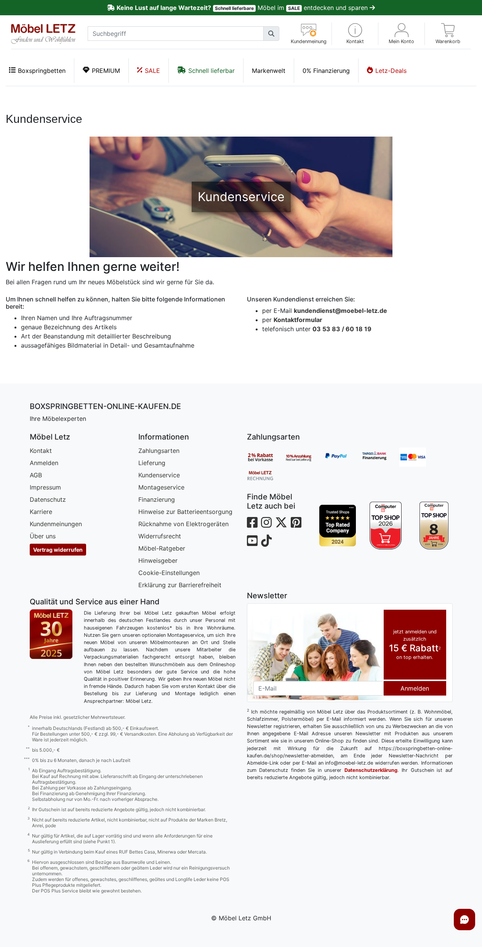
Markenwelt (268, 70)
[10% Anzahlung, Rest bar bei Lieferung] (304, 457)
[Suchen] (271, 33)
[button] (355, 34)
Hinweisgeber (158, 560)
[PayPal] (342, 457)
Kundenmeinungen (56, 524)
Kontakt (41, 450)
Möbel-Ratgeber (161, 548)
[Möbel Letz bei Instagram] (266, 522)
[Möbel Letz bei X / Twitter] (281, 522)
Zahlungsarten (158, 450)
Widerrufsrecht (159, 536)
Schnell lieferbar (211, 70)
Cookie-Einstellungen (169, 573)
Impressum (45, 487)
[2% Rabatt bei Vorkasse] (266, 457)
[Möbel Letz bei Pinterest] (296, 522)
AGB (36, 475)
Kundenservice (159, 475)
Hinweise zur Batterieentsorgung (185, 511)
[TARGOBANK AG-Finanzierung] (380, 457)
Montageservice (161, 487)
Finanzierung (156, 499)
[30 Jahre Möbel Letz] (51, 634)
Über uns (43, 536)
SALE (152, 70)
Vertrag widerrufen (58, 549)
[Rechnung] (266, 475)
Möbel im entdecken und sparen (243, 7)
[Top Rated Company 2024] (337, 525)
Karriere (41, 511)
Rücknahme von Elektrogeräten (183, 524)
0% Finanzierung (326, 70)
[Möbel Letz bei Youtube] (252, 540)
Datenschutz (48, 499)
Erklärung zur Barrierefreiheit (179, 585)
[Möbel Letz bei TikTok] (266, 540)
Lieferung (151, 463)
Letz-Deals (391, 70)
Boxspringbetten (42, 70)
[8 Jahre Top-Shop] (434, 525)
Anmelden (44, 463)
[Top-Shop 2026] (385, 525)
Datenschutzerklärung (370, 770)
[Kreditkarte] (418, 457)
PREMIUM (106, 70)
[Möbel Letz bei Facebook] (252, 522)
